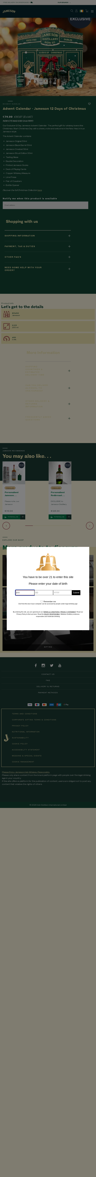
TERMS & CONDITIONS (51, 612)
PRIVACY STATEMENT (68, 612)
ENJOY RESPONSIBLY (52, 614)
